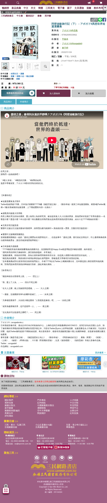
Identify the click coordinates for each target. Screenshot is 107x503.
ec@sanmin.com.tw (23, 443)
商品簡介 (8, 101)
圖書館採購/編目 (12, 410)
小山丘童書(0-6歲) (43, 424)
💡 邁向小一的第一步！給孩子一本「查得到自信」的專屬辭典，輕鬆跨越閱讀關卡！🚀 (10, 12)
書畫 (39, 15)
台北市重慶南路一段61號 (78, 438)
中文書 (20, 15)
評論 (95, 19)
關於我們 (9, 399)
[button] (105, 364)
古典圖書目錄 (41, 426)
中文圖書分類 (8, 78)
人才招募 (74, 399)
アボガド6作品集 (70, 30)
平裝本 (65, 38)
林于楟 (65, 47)
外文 (33, 8)
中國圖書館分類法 (45, 405)
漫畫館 (5, 76)
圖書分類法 (10, 405)
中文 (26, 8)
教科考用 (98, 8)
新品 (16, 8)
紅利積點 (41, 402)
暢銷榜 (5, 8)
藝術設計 (30, 15)
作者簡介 (24, 101)
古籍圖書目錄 (11, 426)
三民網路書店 (7, 15)
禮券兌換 (9, 402)
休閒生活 (14, 73)
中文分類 (74, 402)
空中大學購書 (43, 410)
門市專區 (41, 399)
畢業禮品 (70, 426)
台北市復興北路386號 (14, 438)
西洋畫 (48, 15)
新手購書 (9, 407)
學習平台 (74, 407)
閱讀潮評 (41, 413)
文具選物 (79, 8)
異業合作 (9, 413)
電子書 (61, 8)
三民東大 (50, 8)
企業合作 (74, 410)
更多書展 (99, 352)
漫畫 (89, 8)
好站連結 (9, 415)
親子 (69, 8)
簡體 (40, 8)
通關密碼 (41, 407)
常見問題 (74, 405)
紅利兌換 (74, 413)
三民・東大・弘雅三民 (15, 424)
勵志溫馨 (30, 76)
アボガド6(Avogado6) (72, 43)
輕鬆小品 (20, 76)
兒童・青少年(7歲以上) (76, 424)
